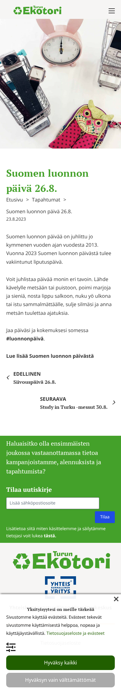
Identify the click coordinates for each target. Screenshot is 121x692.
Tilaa (105, 517)
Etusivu (14, 199)
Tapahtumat (46, 199)
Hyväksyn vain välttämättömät (60, 680)
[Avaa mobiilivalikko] (112, 10)
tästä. (50, 536)
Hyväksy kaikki (60, 662)
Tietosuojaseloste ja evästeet (76, 633)
